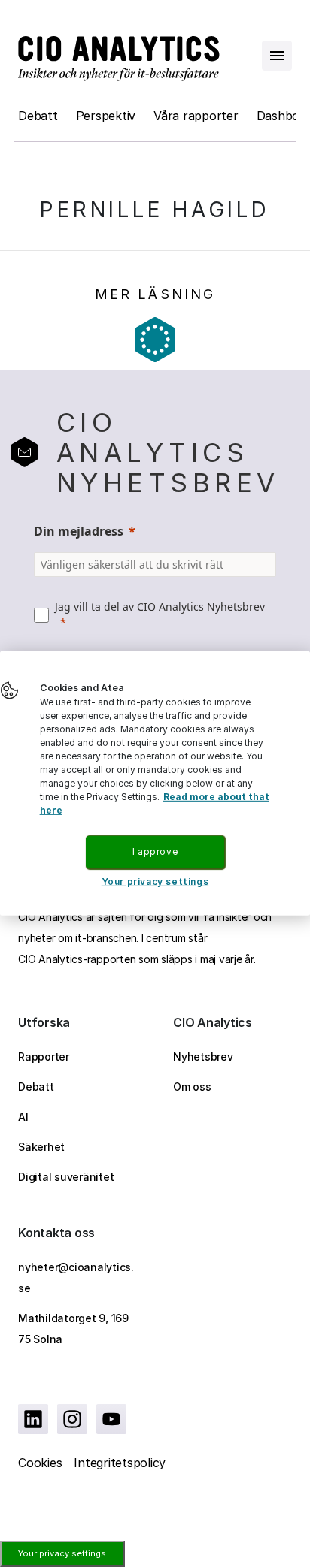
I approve (155, 851)
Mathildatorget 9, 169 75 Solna (73, 1328)
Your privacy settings (62, 1553)
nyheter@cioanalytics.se (76, 1277)
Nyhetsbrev (203, 1056)
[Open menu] (277, 56)
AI (23, 1116)
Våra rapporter (196, 115)
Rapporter (43, 1056)
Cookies (40, 1462)
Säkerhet (41, 1146)
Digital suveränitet (66, 1176)
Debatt (38, 115)
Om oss (192, 1086)
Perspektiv (106, 115)
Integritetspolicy (120, 1462)
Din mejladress (78, 531)
